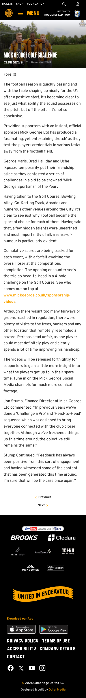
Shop (19, 4)
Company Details (58, 649)
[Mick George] (30, 568)
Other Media (57, 690)
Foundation (36, 4)
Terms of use (56, 641)
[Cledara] (62, 537)
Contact (16, 657)
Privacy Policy (23, 641)
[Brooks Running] (24, 537)
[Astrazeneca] (43, 551)
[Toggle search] (63, 4)
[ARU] (18, 551)
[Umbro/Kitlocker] (55, 568)
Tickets (7, 4)
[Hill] (68, 551)
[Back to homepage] (9, 10)
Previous (44, 497)
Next (41, 505)
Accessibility (21, 649)
